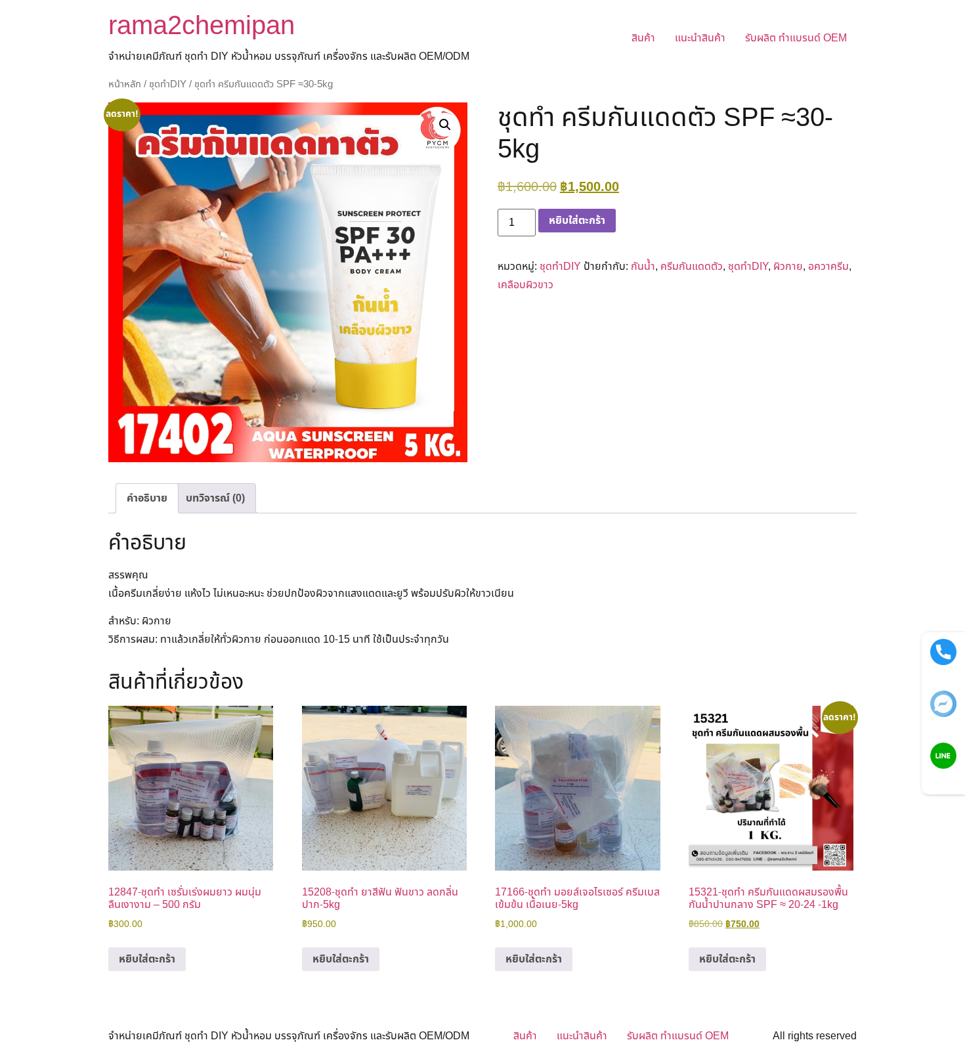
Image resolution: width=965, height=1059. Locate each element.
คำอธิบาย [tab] (147, 498)
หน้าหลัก (124, 84)
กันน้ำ (643, 266)
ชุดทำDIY (167, 84)
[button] (445, 125)
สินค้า (643, 38)
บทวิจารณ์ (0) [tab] (215, 498)
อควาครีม (828, 266)
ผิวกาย (788, 266)
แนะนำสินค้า (700, 38)
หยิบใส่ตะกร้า (577, 220)
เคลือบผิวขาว (525, 285)
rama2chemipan (201, 26)
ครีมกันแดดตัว (691, 266)
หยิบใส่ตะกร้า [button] (147, 959)
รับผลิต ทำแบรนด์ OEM (796, 38)
